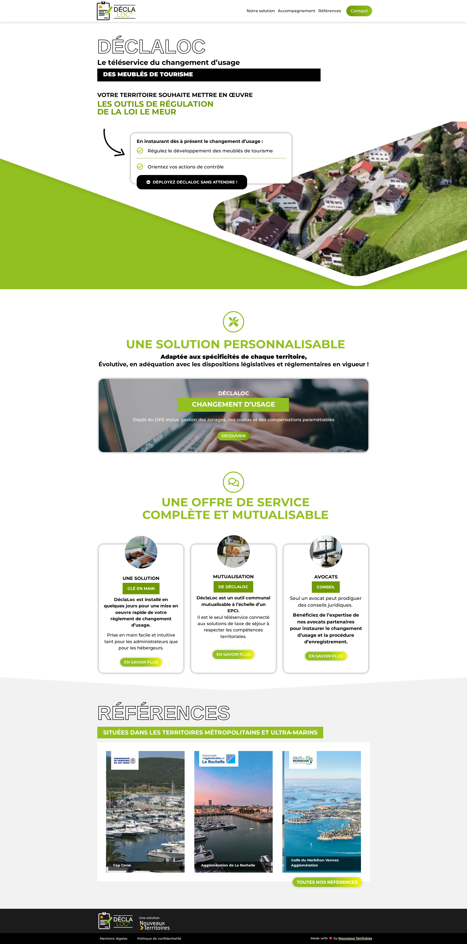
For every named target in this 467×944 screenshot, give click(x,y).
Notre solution (261, 11)
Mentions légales (113, 938)
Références (329, 11)
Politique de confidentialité (159, 938)
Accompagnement (296, 11)
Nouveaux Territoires (355, 938)
